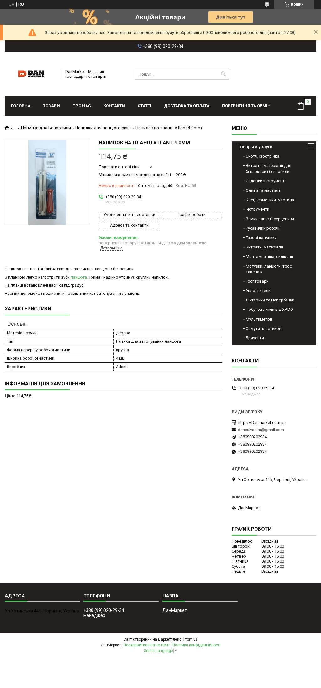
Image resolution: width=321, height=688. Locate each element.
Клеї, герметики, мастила (270, 199)
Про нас (81, 105)
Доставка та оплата (186, 105)
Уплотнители (258, 290)
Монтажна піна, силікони (269, 256)
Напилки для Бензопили (46, 127)
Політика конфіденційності (196, 645)
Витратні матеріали (264, 247)
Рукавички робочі (262, 228)
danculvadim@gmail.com (261, 429)
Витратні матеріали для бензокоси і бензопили (268, 168)
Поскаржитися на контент (147, 645)
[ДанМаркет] (31, 74)
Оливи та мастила (263, 190)
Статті (144, 105)
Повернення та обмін (246, 105)
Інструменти (257, 209)
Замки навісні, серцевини (270, 218)
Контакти (114, 105)
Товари (51, 105)
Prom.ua (190, 639)
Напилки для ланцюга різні (103, 127)
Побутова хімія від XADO (269, 309)
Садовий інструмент (265, 181)
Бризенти (255, 338)
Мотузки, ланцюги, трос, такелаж (269, 269)
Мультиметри (259, 319)
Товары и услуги (255, 146)
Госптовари (257, 281)
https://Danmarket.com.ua (262, 422)
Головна (20, 105)
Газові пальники (261, 237)
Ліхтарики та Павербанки (270, 300)
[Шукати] (223, 74)
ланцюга (79, 277)
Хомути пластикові (264, 328)
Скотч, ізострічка (262, 156)
